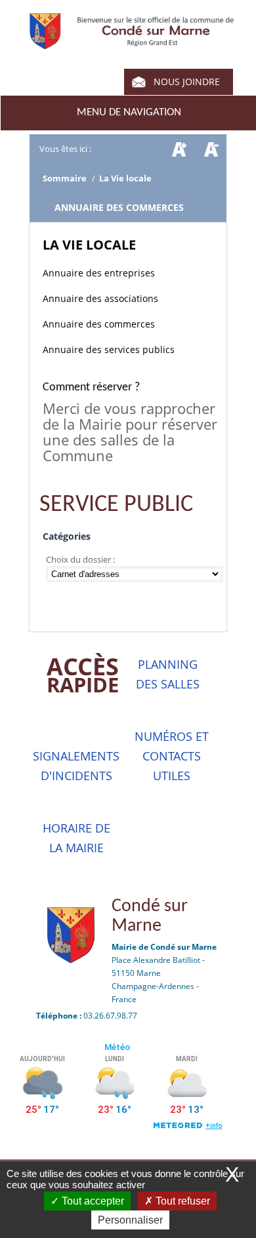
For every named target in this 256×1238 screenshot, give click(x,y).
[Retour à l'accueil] (132, 42)
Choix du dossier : (81, 559)
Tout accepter (91, 1201)
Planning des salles (168, 674)
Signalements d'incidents (76, 765)
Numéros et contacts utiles (172, 755)
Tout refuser (181, 1201)
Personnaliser (130, 1220)
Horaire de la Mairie (76, 837)
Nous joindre (187, 81)
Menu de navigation (129, 112)
